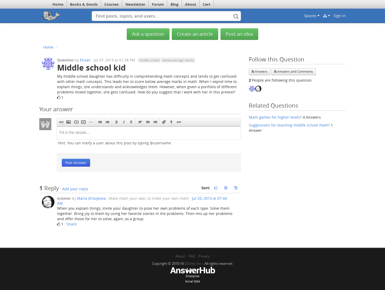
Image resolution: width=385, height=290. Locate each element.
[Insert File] (164, 122)
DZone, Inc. (193, 263)
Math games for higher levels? (275, 117)
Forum (158, 4)
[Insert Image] (68, 122)
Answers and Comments (295, 71)
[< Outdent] (147, 122)
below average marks (178, 60)
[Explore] (326, 15)
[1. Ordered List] (107, 122)
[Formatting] (171, 122)
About (190, 4)
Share (72, 224)
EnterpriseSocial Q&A (192, 278)
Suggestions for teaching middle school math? (289, 125)
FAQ (192, 256)
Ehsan (85, 59)
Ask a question (148, 34)
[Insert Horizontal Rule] (90, 122)
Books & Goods (84, 4)
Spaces (310, 15)
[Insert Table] (83, 122)
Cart (206, 4)
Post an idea (239, 34)
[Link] (61, 122)
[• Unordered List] (99, 122)
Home (57, 4)
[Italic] (123, 122)
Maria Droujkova (91, 198)
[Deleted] (131, 122)
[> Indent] (154, 122)
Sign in (340, 15)
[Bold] (116, 122)
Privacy (204, 256)
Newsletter (135, 4)
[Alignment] (140, 122)
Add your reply (75, 188)
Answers (260, 71)
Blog (174, 4)
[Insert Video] (76, 122)
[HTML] (178, 122)
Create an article (195, 34)
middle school (149, 60)
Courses (111, 4)
